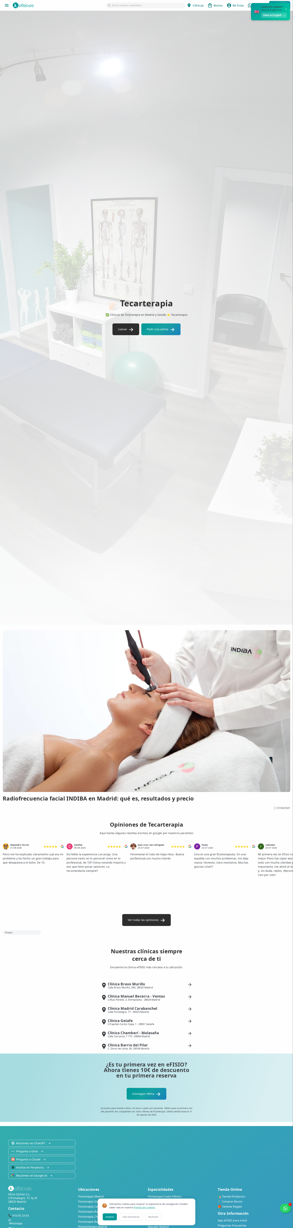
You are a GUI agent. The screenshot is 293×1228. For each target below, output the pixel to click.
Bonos (218, 5)
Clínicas (198, 5)
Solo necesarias (131, 1216)
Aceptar (109, 1216)
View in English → (274, 15)
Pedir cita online (157, 329)
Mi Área (238, 5)
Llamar (122, 329)
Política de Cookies (144, 1207)
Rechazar (153, 1216)
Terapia (9, 932)
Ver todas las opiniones (143, 920)
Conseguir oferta (143, 1094)
